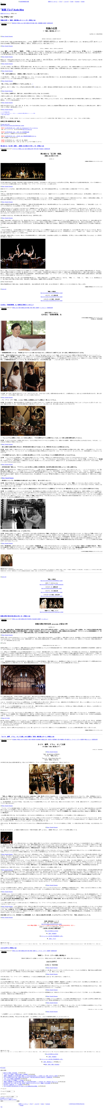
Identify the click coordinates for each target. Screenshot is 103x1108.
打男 (34, 148)
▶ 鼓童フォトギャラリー (7, 1098)
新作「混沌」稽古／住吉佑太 (52, 1064)
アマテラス (15, 148)
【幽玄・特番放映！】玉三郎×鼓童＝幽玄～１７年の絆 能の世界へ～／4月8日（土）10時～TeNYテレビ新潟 (30, 1075)
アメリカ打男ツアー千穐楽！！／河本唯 (13, 1080)
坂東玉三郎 (29, 23)
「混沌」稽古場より (48, 1061)
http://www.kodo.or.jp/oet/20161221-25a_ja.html (51, 300)
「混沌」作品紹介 (52, 933)
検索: (2, 1101)
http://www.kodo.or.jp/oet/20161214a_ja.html (51, 588)
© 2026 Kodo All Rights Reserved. (76, 1103)
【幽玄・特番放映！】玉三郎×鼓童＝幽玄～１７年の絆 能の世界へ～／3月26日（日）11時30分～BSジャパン (30, 1081)
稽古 (36, 23)
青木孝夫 (29, 619)
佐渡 (24, 23)
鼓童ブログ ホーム (5, 13)
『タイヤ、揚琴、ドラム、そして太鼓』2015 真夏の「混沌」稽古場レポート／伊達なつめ (27, 736)
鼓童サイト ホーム (52, 1)
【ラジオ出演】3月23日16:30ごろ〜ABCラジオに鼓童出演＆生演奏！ (20, 1086)
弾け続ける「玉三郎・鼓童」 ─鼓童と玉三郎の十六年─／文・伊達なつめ (22, 146)
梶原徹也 (54, 739)
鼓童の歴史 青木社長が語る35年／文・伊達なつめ (15, 616)
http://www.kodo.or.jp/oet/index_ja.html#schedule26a (51, 584)
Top (1, 1106)
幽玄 (33, 23)
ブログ (60, 1)
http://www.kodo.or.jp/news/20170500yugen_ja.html (12, 125)
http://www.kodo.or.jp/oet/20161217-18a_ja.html (51, 296)
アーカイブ (3, 1091)
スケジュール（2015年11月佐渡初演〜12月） (52, 936)
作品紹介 (41, 148)
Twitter (71, 1)
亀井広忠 (14, 23)
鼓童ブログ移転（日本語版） (10, 1073)
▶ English (3, 1067)
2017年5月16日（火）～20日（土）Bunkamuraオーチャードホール (21, 128)
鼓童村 (44, 23)
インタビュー (43, 307)
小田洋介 (49, 739)
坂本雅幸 (38, 739)
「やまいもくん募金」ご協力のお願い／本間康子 (15, 1074)
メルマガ (66, 1)
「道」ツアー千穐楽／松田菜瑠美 (11, 1078)
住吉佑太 (25, 739)
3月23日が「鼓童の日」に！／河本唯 (12, 1084)
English (82, 1)
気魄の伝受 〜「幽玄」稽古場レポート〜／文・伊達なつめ (18, 20)
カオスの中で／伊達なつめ (9, 948)
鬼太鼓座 (34, 619)
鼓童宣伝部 (50, 23)
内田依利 (33, 739)
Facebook (77, 1)
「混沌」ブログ (52, 938)
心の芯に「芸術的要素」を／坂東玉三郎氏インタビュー (17, 304)
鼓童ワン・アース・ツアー (73, 739)
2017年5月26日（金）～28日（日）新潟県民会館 (17, 132)
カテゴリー (3, 1096)
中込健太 (14, 739)
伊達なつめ (20, 23)
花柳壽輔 (40, 23)
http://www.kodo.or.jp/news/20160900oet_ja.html (51, 293)
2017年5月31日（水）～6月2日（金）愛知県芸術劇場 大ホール (20, 136)
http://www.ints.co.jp (27, 129)
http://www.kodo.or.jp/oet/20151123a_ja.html (51, 924)
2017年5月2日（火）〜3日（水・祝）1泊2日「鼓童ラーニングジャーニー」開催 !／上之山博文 (27, 1083)
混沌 (37, 148)
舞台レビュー (88, 739)
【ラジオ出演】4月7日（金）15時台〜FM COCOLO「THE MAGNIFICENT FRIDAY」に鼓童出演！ (28, 1077)
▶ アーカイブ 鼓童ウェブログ (9, 1099)
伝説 (26, 148)
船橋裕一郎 (63, 739)
